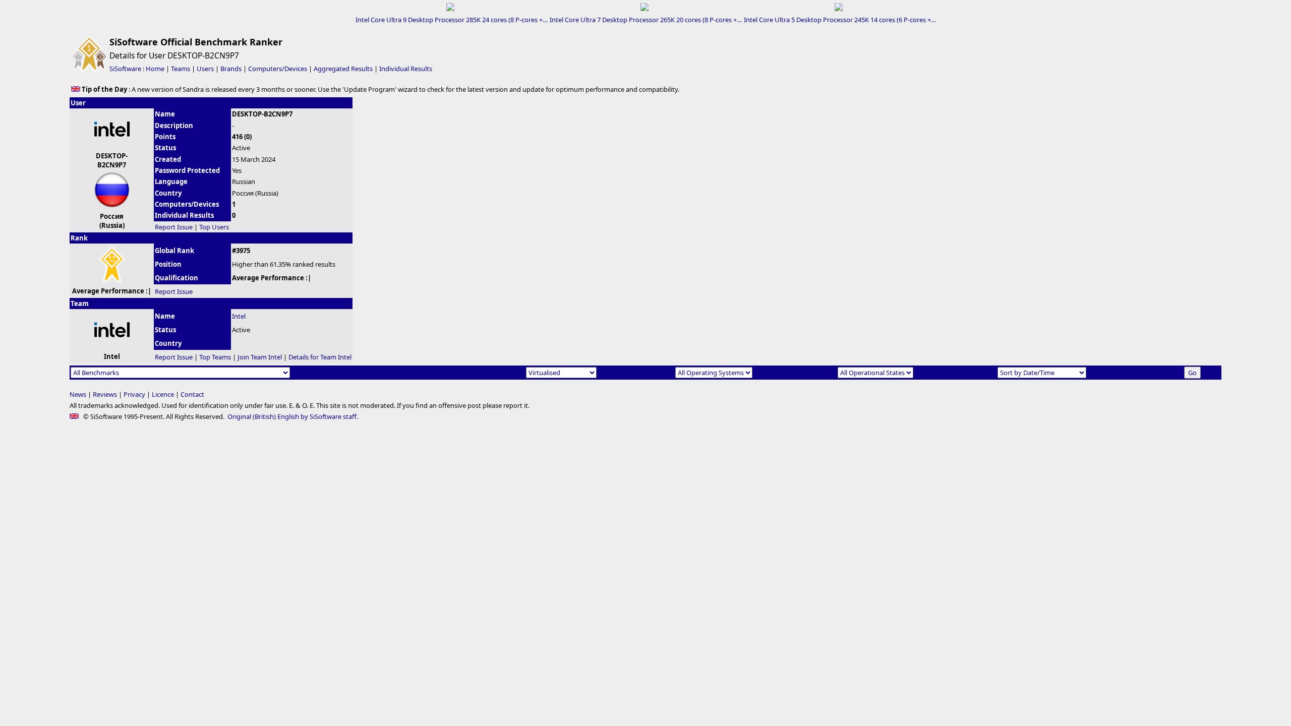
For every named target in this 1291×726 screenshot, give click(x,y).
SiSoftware (125, 68)
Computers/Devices (277, 68)
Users (205, 68)
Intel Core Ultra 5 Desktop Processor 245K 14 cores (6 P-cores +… (840, 19)
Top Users (214, 226)
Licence (163, 394)
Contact (192, 394)
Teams (180, 68)
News (78, 394)
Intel (239, 316)
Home (155, 68)
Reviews (105, 394)
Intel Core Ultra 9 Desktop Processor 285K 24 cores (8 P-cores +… (452, 19)
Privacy (134, 394)
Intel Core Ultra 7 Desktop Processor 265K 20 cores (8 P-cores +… (646, 19)
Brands (231, 68)
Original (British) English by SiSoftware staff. (292, 416)
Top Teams (215, 356)
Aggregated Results (343, 68)
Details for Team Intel (319, 356)
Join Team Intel (260, 356)
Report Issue (174, 226)
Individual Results (405, 68)
